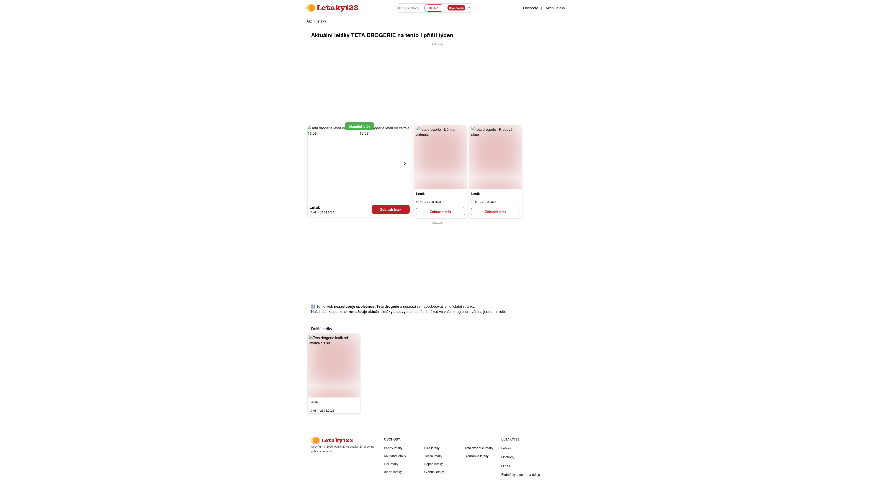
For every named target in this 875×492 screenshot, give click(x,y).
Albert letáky (393, 471)
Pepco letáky (433, 463)
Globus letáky (434, 471)
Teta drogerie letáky (479, 448)
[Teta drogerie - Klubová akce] (495, 157)
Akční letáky (555, 7)
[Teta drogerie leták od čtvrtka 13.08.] (334, 365)
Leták (314, 207)
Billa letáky (432, 448)
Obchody (530, 7)
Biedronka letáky (477, 456)
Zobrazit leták (390, 209)
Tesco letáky (433, 456)
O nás (505, 466)
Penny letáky (393, 448)
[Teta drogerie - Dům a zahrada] (440, 157)
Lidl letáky (391, 463)
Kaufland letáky (395, 456)
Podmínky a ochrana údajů (520, 474)
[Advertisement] (437, 78)
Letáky (506, 448)
